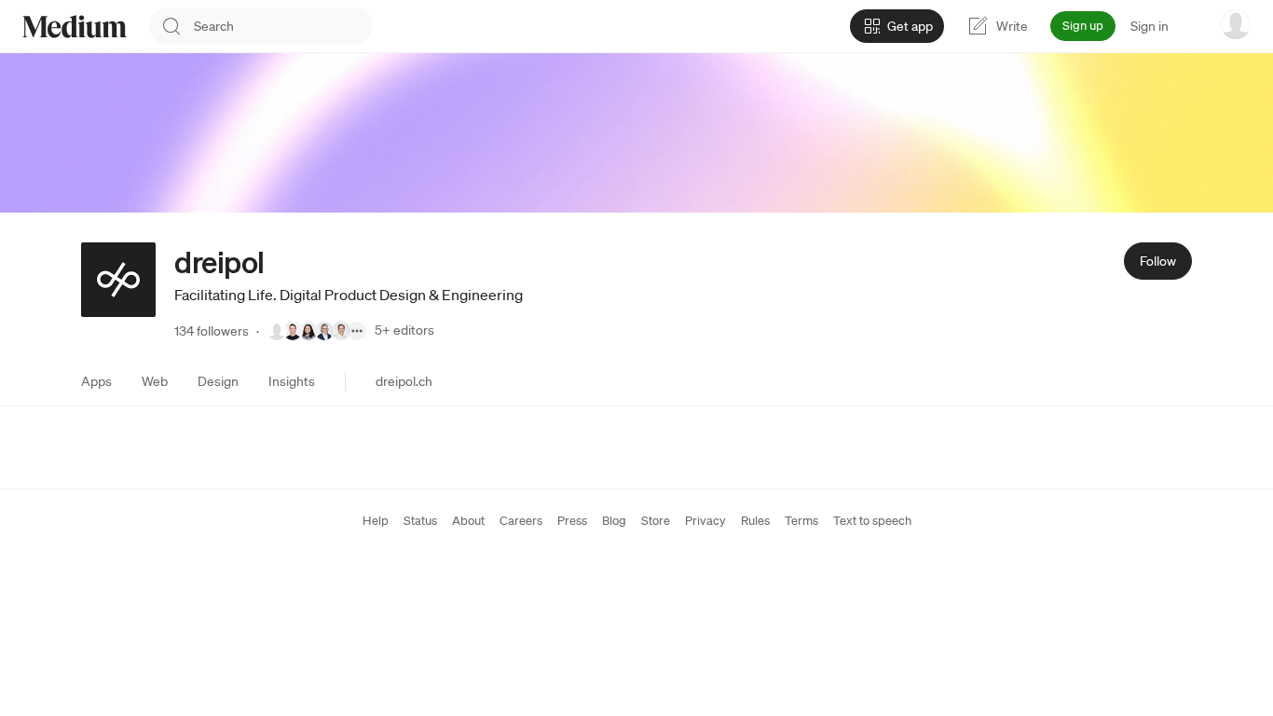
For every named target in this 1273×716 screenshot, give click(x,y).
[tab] (96, 381)
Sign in (1149, 26)
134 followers (211, 331)
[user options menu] (1236, 24)
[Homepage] (74, 26)
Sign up (1082, 26)
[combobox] (283, 26)
